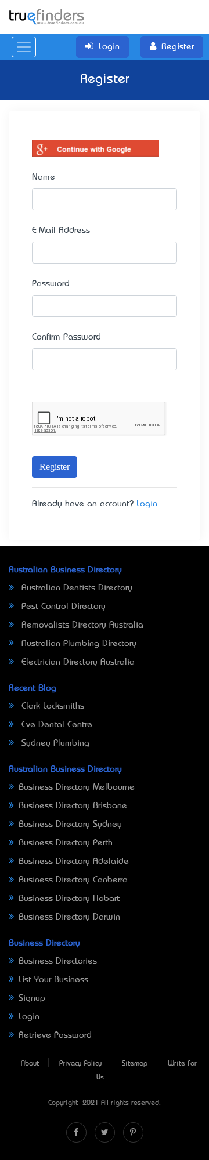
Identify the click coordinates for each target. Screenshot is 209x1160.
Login (146, 504)
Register (54, 467)
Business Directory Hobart (69, 899)
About (30, 1063)
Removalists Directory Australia (81, 625)
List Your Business (53, 980)
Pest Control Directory (62, 607)
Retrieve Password (55, 1035)
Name (43, 177)
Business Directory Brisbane (73, 806)
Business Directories (58, 961)
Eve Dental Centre (55, 725)
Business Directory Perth (66, 843)
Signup (32, 998)
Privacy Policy (80, 1063)
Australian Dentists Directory (75, 588)
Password (51, 284)
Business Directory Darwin (69, 917)
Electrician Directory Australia (77, 662)
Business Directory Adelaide (74, 862)
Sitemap (134, 1063)
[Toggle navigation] (24, 47)
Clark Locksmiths (51, 706)
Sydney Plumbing (54, 743)
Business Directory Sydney (70, 824)
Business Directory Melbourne (77, 787)
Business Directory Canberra (73, 880)
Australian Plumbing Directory (77, 644)
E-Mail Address (61, 231)
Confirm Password (66, 337)
